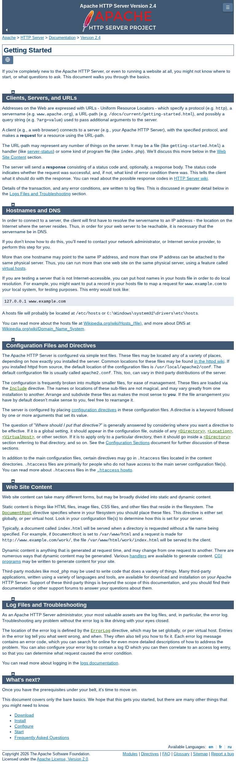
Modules (130, 754)
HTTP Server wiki (191, 178)
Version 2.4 (90, 37)
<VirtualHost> (18, 437)
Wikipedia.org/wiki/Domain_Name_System (43, 328)
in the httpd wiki (209, 361)
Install (20, 720)
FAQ (166, 754)
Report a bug (222, 754)
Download (24, 715)
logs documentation (99, 662)
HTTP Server (32, 37)
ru (229, 747)
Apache (9, 37)
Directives (150, 754)
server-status (40, 151)
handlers (138, 555)
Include (18, 388)
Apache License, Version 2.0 (62, 759)
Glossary (182, 754)
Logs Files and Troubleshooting (40, 193)
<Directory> (191, 431)
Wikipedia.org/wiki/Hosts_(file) (113, 323)
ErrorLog (100, 630)
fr (220, 747)
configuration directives (94, 409)
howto (114, 469)
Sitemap (200, 754)
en (210, 747)
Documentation (62, 37)
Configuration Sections (128, 442)
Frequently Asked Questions (41, 737)
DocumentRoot (17, 512)
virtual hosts (14, 268)
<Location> (219, 431)
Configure (23, 726)
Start (19, 731)
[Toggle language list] (7, 60)
